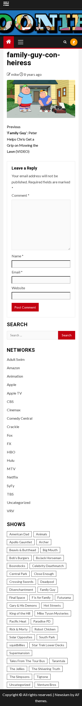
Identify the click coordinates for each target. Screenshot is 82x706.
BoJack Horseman (48, 558)
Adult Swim (16, 359)
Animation (15, 376)
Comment (20, 195)
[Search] (65, 42)
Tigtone (42, 677)
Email (17, 272)
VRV (10, 511)
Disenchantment (21, 589)
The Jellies (17, 669)
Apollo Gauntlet (20, 542)
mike (15, 74)
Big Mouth (50, 550)
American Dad (19, 534)
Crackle (13, 426)
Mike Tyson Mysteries (53, 613)
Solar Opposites (20, 637)
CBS (10, 401)
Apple (11, 384)
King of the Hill (19, 613)
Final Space (17, 597)
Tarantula (58, 661)
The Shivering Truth (45, 669)
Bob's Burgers (19, 558)
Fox (10, 435)
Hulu (10, 460)
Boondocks (17, 566)
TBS (10, 494)
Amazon (13, 368)
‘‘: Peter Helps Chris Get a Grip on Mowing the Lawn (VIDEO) (22, 138)
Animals (41, 534)
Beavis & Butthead (22, 550)
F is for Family (41, 597)
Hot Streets (52, 605)
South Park (47, 637)
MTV (11, 469)
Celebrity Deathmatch (48, 566)
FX (9, 443)
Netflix (12, 477)
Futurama (64, 597)
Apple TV (14, 393)
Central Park (18, 574)
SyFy (10, 485)
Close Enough (44, 574)
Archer (44, 542)
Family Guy (47, 589)
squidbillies (17, 645)
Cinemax (13, 410)
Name (17, 256)
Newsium (62, 694)
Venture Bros (46, 685)
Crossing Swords (21, 582)
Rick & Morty (18, 629)
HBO (11, 452)
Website (18, 288)
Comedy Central (19, 418)
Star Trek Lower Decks (48, 645)
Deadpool (47, 582)
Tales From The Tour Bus (27, 661)
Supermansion (19, 653)
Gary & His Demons (23, 605)
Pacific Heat (17, 621)
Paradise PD (42, 621)
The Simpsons (19, 677)
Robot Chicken (45, 629)
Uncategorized (18, 502)
